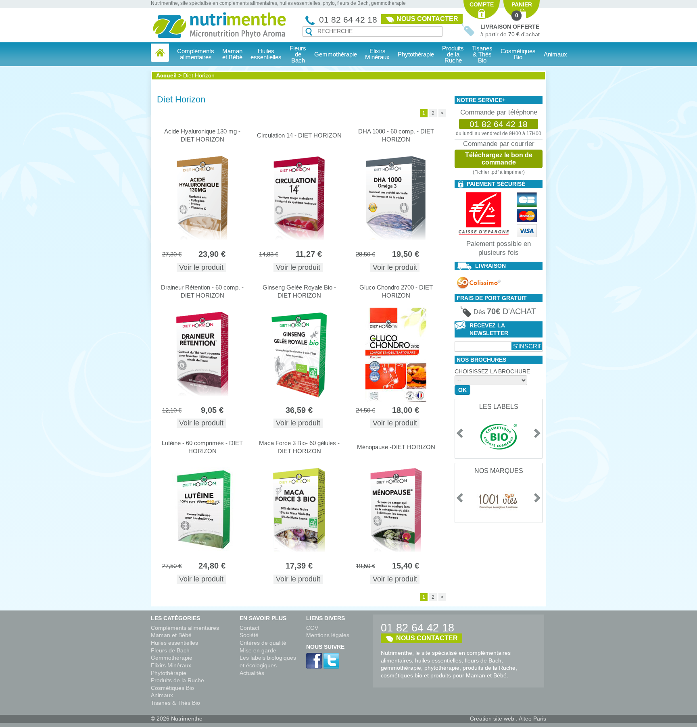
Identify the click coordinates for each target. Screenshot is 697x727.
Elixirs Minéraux (377, 54)
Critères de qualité (263, 643)
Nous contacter (427, 18)
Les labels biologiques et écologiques (268, 661)
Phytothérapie (168, 673)
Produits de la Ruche (453, 54)
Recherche (308, 32)
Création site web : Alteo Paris (508, 718)
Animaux (555, 54)
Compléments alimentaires (185, 628)
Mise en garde (258, 650)
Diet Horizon (199, 75)
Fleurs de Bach (170, 650)
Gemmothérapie (171, 657)
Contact (249, 628)
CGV (312, 628)
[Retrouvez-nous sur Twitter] (331, 661)
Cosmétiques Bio (172, 688)
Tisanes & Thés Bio (175, 703)
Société (249, 635)
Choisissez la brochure (492, 371)
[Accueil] (160, 53)
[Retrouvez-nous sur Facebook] (314, 661)
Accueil (166, 75)
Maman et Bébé (171, 635)
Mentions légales (327, 635)
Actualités (252, 673)
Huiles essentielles (174, 643)
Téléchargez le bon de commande (498, 159)
